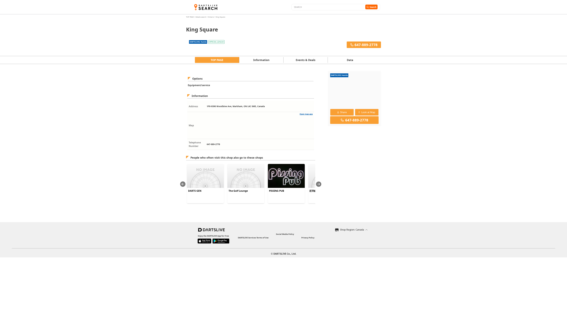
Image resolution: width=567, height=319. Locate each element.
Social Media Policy (285, 234)
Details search (201, 17)
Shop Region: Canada (352, 229)
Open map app (306, 114)
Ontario (211, 17)
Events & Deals (305, 60)
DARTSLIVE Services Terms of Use (253, 237)
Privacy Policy (307, 237)
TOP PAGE (190, 17)
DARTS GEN (194, 190)
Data (350, 60)
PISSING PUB (276, 190)
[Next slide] (318, 184)
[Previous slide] (182, 184)
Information (261, 60)
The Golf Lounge (238, 190)
